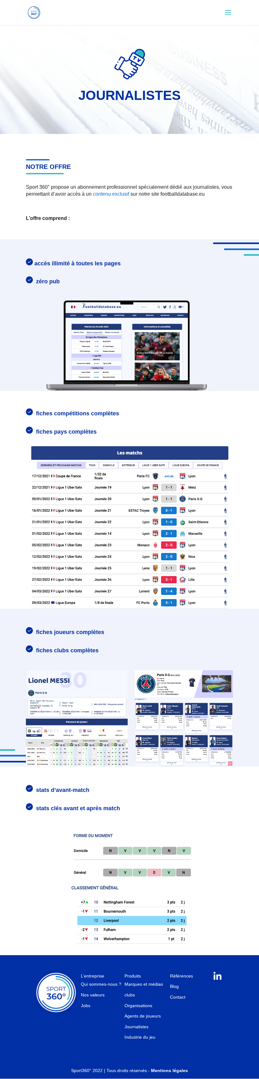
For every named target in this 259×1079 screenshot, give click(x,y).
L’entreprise (92, 975)
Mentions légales (169, 1070)
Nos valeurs (93, 994)
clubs (129, 994)
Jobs (85, 1005)
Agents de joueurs (142, 1015)
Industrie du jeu (139, 1037)
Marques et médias (143, 984)
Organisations (138, 1005)
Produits (132, 975)
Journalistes (136, 1026)
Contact (177, 997)
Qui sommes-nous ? (101, 984)
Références (181, 975)
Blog (174, 986)
